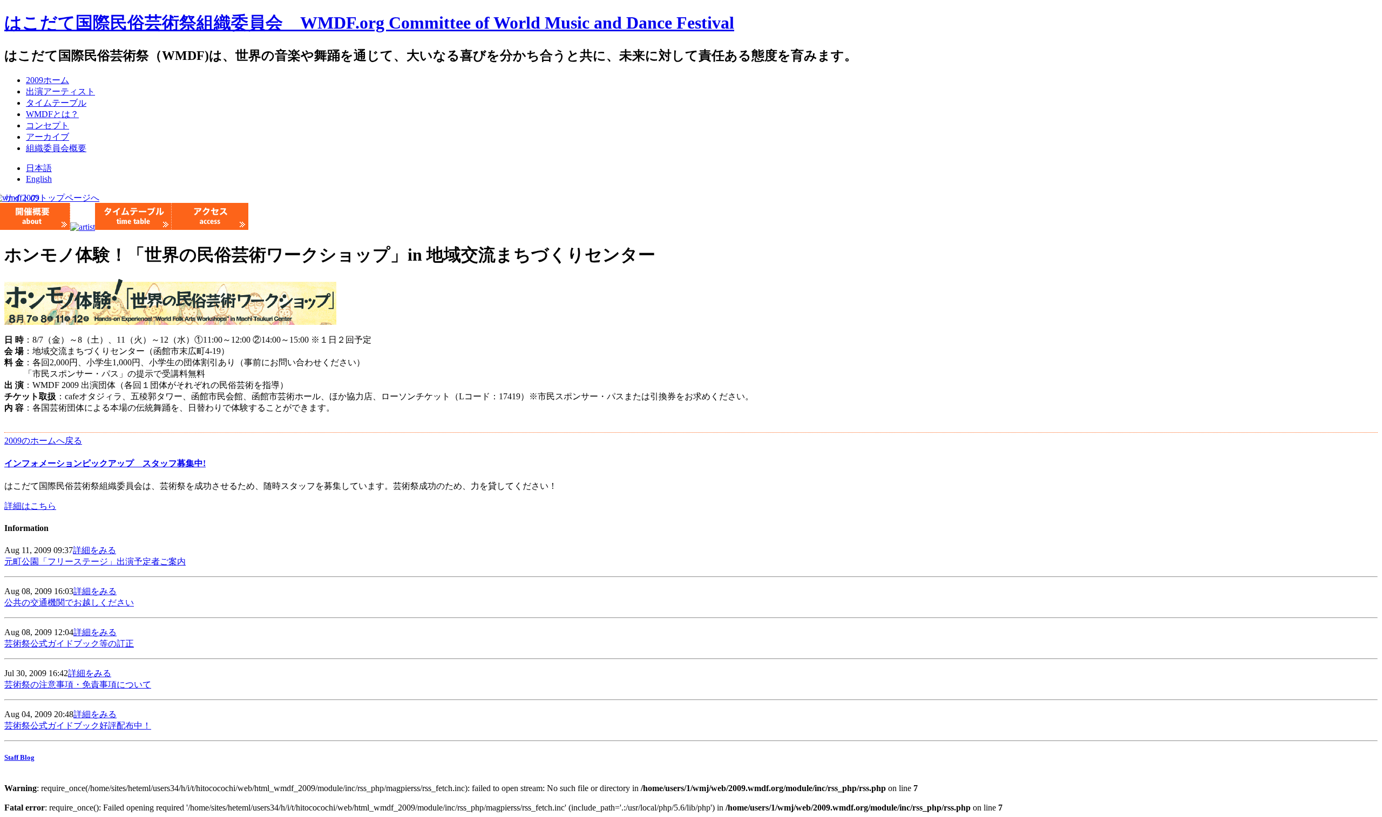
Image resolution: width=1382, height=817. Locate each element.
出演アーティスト (60, 91)
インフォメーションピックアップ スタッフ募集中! (105, 463)
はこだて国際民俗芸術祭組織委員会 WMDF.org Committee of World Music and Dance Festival (369, 22)
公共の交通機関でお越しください (69, 602)
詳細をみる (94, 550)
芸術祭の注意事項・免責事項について (77, 684)
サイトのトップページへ (51, 197)
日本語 (39, 168)
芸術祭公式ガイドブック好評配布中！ (77, 725)
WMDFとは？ (52, 114)
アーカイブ (47, 136)
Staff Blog (19, 757)
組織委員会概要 (56, 148)
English (39, 178)
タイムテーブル (56, 102)
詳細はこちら (30, 505)
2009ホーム (47, 80)
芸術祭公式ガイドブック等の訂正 (69, 643)
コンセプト (47, 125)
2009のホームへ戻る (43, 440)
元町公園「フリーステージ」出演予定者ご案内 (95, 561)
